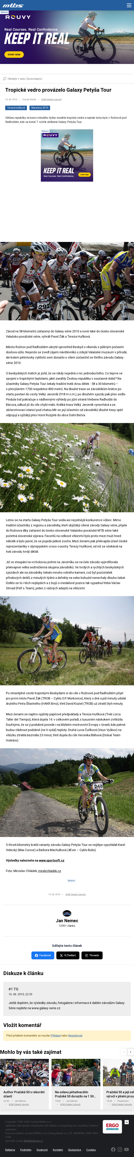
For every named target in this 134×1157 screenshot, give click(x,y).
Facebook (45, 955)
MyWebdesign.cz (33, 1141)
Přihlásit (56, 1035)
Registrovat (75, 1035)
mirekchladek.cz (49, 871)
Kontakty (58, 1149)
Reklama (10, 1149)
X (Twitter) (70, 955)
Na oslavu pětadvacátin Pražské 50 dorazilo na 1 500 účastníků (75, 1094)
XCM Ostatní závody (51, 99)
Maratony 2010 (39, 107)
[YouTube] (126, 1149)
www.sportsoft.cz (51, 860)
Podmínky (25, 1149)
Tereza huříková (16, 107)
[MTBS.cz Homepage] (13, 5)
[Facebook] (113, 1149)
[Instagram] (120, 1149)
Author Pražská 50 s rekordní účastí (23, 1094)
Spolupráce (74, 1149)
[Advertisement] (67, 214)
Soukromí (42, 1149)
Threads (94, 955)
